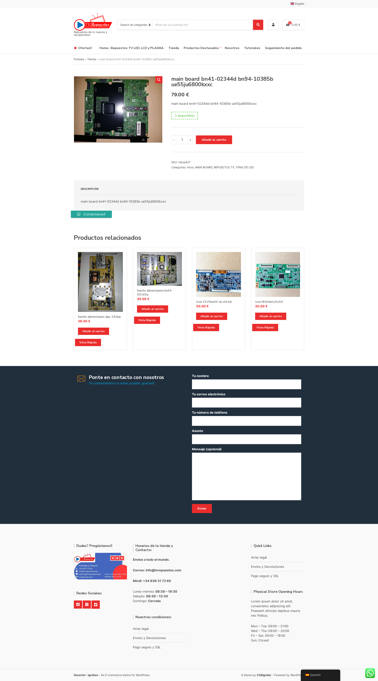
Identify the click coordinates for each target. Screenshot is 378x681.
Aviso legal (141, 629)
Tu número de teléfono (209, 412)
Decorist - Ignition (86, 675)
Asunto (197, 431)
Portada (79, 59)
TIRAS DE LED (245, 167)
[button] (158, 79)
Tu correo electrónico (208, 394)
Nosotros (232, 48)
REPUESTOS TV (224, 167)
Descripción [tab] (90, 188)
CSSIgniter (264, 675)
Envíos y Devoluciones (149, 638)
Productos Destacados (201, 48)
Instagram (87, 604)
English (299, 3)
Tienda (173, 48)
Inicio (190, 167)
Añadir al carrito (214, 140)
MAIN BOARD (203, 167)
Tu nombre (200, 376)
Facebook (78, 604)
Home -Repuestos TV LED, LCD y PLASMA (131, 48)
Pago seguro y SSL (147, 647)
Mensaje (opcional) (207, 449)
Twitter (96, 604)
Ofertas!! (85, 48)
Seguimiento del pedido (283, 48)
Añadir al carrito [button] (93, 331)
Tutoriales (252, 48)
